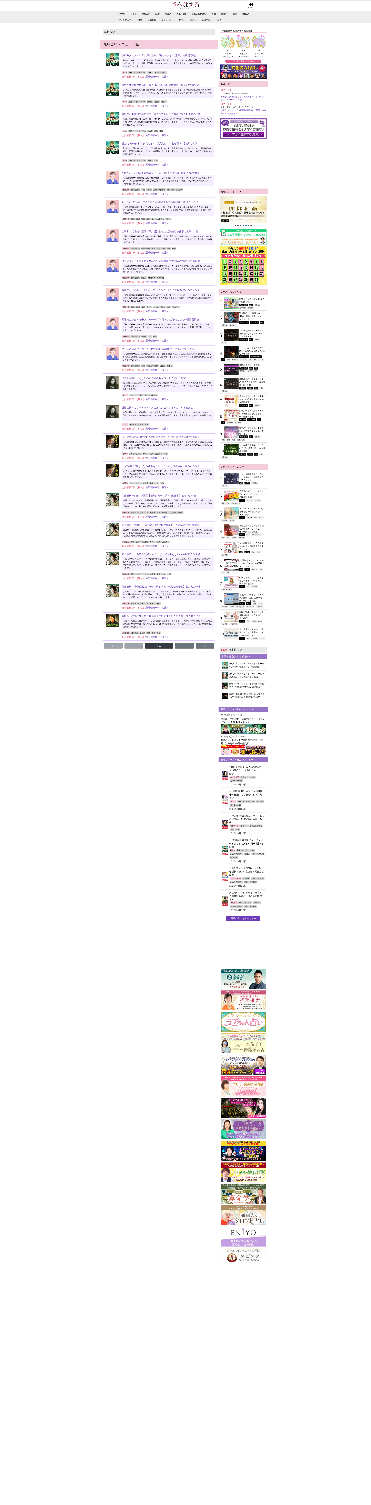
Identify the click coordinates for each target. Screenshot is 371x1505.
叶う (228, 538)
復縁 (235, 13)
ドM (228, 572)
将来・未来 (154, 483)
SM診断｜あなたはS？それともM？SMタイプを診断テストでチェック (251, 563)
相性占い (246, 13)
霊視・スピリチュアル (137, 72)
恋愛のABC (225, 503)
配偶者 (149, 190)
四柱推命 (134, 633)
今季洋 (125, 454)
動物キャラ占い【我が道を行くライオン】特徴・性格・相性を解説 (251, 580)
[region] (243, 211)
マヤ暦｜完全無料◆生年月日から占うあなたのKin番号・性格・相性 (251, 333)
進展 (255, 360)
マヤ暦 (224, 342)
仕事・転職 (145, 248)
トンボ (232, 520)
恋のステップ (236, 503)
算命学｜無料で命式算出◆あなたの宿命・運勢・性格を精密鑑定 (251, 399)
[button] (227, 209)
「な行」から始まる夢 (237, 607)
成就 (223, 538)
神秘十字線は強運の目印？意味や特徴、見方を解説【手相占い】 (251, 615)
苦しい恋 (260, 801)
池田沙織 (125, 190)
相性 (156, 160)
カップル (249, 500)
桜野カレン (234, 826)
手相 (248, 621)
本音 (169, 307)
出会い (224, 13)
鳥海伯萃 (125, 633)
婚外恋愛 (260, 878)
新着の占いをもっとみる (243, 918)
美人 (253, 552)
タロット (132, 395)
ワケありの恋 (235, 805)
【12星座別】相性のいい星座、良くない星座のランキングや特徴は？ (251, 632)
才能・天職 (156, 248)
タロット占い (167, 20)
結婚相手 (151, 278)
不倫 (214, 13)
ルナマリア (234, 777)
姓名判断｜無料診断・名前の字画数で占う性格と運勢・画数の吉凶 (251, 413)
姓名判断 (152, 20)
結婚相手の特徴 (177, 512)
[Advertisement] (243, 164)
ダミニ (125, 395)
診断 (220, 20)
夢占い (182, 20)
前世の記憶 (241, 440)
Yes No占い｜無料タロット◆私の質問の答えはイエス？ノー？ (251, 316)
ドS (223, 572)
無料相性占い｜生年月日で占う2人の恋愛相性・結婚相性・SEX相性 (252, 382)
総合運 (150, 131)
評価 (169, 248)
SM (261, 569)
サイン (261, 517)
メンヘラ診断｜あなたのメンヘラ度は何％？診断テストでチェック (251, 477)
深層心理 (255, 483)
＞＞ (205, 645)
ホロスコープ (252, 371)
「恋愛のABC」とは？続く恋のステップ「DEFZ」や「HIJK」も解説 (251, 494)
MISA (124, 72)
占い (250, 305)
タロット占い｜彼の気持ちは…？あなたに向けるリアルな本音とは (252, 351)
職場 (164, 248)
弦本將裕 (243, 308)
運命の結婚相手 (163, 512)
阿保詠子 (125, 512)
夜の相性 (256, 903)
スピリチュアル (252, 517)
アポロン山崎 (235, 878)
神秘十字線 (233, 624)
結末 (237, 829)
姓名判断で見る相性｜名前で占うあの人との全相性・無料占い (227, 214)
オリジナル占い (135, 454)
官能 (249, 903)
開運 (146, 424)
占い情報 (257, 500)
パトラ (261, 360)
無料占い (146, 13)
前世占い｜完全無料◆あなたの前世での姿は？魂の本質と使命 (251, 431)
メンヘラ (225, 486)
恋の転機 (170, 190)
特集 (256, 368)
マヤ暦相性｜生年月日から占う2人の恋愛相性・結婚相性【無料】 (252, 448)
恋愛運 (157, 102)
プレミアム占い (126, 20)
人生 (150, 336)
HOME (122, 13)
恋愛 (228, 360)
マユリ (232, 801)
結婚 (158, 13)
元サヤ (149, 307)
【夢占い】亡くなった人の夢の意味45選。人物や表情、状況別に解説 (251, 598)
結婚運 (150, 102)
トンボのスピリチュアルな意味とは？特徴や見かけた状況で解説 (251, 511)
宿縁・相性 (145, 219)
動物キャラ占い (227, 589)
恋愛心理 (255, 569)
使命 (155, 336)
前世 (228, 440)
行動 (253, 854)
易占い (193, 20)
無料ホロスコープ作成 (249, 365)
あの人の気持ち (199, 13)
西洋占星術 (135, 190)
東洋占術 (242, 903)
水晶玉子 (233, 903)
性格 (156, 131)
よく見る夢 (250, 607)
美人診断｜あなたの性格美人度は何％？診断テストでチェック (251, 546)
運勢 (140, 20)
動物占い (251, 308)
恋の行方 (179, 190)
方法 (248, 535)
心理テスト (207, 20)
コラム (133, 13)
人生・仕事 (182, 13)
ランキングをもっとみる (243, 61)
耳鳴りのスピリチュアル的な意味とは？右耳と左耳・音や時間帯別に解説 (251, 529)
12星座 (262, 638)
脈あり (169, 366)
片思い (168, 13)
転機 (174, 248)
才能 (162, 483)
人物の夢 (259, 607)
